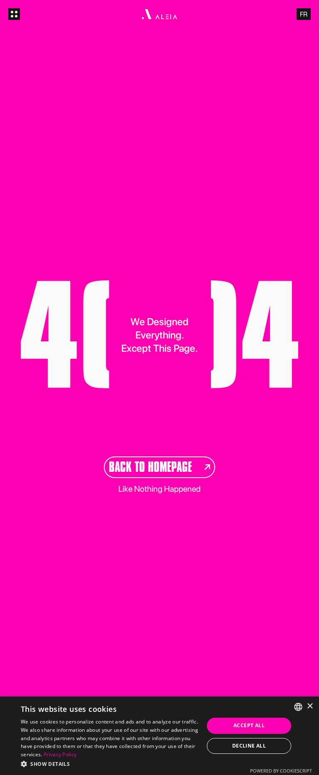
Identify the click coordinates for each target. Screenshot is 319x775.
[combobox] (298, 707)
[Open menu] (14, 14)
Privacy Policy (60, 754)
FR (303, 14)
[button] (110, 764)
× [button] (310, 706)
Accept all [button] (249, 725)
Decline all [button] (249, 745)
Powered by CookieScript (281, 771)
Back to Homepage (150, 467)
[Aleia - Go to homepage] (159, 14)
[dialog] (159, 736)
